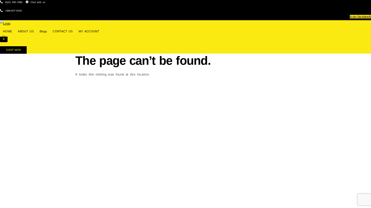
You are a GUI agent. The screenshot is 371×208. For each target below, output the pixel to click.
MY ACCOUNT (89, 31)
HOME (7, 31)
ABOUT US (26, 31)
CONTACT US (63, 31)
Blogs (43, 31)
